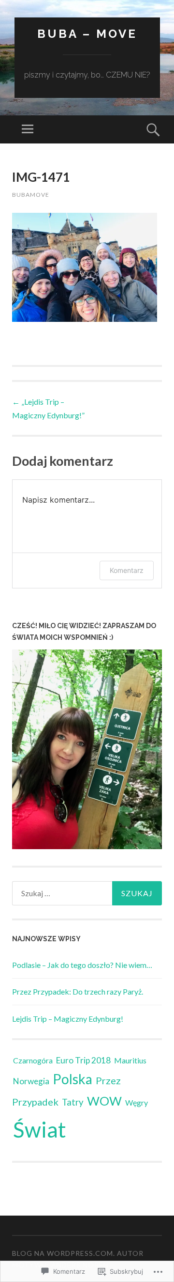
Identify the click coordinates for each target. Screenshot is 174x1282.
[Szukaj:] (87, 893)
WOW (104, 1100)
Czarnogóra (33, 1060)
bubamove (30, 194)
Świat (39, 1129)
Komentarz (127, 570)
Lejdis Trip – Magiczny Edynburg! (67, 1018)
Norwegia (31, 1081)
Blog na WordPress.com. (63, 1253)
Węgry (136, 1102)
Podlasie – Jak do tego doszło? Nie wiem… (82, 964)
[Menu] (27, 129)
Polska (72, 1079)
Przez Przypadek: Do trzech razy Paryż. (77, 991)
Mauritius (130, 1060)
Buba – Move (87, 34)
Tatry (73, 1102)
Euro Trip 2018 (83, 1060)
